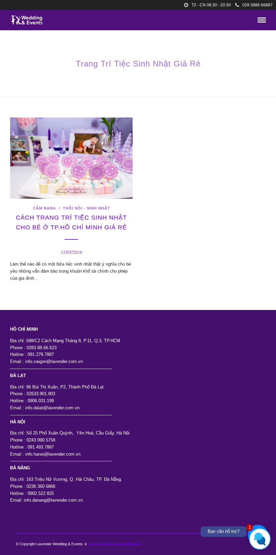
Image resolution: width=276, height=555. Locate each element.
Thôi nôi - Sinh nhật (86, 208)
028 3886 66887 (257, 5)
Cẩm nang (44, 208)
